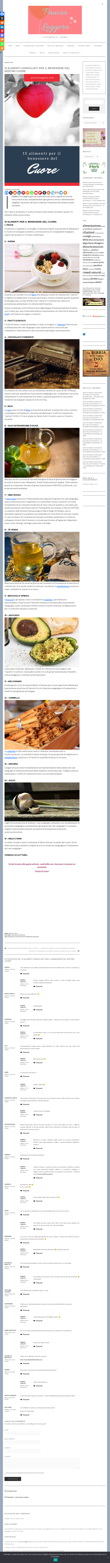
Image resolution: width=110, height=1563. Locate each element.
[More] (65, 193)
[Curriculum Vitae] (11, 1491)
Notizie (42, 53)
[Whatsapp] (32, 193)
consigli (87, 236)
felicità (85, 250)
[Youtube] (36, 193)
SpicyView (8, 1407)
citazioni (89, 232)
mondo (85, 262)
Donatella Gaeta (11, 1098)
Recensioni (98, 46)
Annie (6, 1072)
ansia (84, 229)
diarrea (98, 236)
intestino (95, 255)
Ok (56, 1560)
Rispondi (26, 974)
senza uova (97, 275)
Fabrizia (7, 1154)
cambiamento (97, 229)
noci (9, 410)
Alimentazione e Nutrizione (34, 46)
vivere (98, 282)
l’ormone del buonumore (45, 1174)
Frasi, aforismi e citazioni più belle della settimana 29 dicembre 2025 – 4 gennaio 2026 (93, 394)
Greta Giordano (10, 1395)
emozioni (98, 246)
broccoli (10, 599)
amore (103, 226)
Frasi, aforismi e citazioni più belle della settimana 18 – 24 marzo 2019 (92, 212)
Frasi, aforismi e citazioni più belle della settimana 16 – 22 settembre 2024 (94, 198)
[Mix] (27, 193)
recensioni (91, 269)
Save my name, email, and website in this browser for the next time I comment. (25, 1472)
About (18, 46)
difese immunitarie (96, 240)
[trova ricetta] (87, 316)
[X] (11, 193)
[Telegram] (61, 193)
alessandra (9, 1303)
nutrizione (90, 262)
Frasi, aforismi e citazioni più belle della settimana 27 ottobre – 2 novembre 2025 (94, 464)
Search (94, 108)
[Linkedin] (19, 193)
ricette (98, 269)
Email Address (10, 1439)
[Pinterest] (23, 193)
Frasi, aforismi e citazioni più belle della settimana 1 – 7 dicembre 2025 (92, 425)
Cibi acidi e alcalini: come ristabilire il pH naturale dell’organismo (93, 184)
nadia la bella (10, 993)
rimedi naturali (92, 272)
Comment (8, 1456)
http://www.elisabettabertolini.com (31, 1360)
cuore (16, 936)
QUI (6, 314)
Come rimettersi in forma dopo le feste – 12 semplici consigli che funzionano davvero (41, 948)
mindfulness (97, 260)
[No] (107, 1557)
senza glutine (90, 275)
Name (7, 1430)
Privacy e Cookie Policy (71, 53)
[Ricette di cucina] (98, 316)
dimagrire (99, 243)
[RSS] (48, 193)
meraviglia (97, 257)
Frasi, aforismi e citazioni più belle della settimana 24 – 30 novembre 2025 (92, 432)
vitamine (48, 599)
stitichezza (86, 279)
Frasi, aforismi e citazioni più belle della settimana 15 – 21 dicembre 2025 (92, 411)
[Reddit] (15, 193)
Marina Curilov (13, 933)
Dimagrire (71, 46)
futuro (89, 250)
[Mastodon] (2, 35)
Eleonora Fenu (10, 1124)
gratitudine (95, 252)
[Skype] (53, 193)
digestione (88, 243)
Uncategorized (54, 53)
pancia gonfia (98, 262)
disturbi (23, 936)
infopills (101, 252)
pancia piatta (86, 265)
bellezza (89, 229)
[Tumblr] (44, 193)
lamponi (61, 324)
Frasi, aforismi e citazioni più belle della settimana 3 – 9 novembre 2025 (92, 457)
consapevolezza (99, 233)
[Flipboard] (40, 193)
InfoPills (33, 53)
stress (94, 278)
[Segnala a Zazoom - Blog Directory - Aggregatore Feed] (84, 334)
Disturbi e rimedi (84, 46)
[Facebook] (2, 14)
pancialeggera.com (26, 1541)
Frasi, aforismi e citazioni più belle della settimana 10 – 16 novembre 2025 (92, 450)
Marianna (8, 1236)
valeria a (8, 1184)
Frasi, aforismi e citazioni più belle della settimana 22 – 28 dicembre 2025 (92, 403)
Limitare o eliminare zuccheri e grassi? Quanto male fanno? (52, 951)
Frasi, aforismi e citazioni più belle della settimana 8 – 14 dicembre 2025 (92, 417)
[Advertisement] (42, 907)
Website (7, 1448)
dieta (19, 936)
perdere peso (36, 936)
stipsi (103, 275)
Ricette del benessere (55, 46)
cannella (11, 751)
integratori (87, 255)
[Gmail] (57, 193)
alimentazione (11, 936)
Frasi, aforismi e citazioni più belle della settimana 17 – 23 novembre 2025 (92, 441)
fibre (34, 294)
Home (10, 46)
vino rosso (11, 498)
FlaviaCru (8, 1019)
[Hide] (1, 52)
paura (91, 265)
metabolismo (63, 586)
